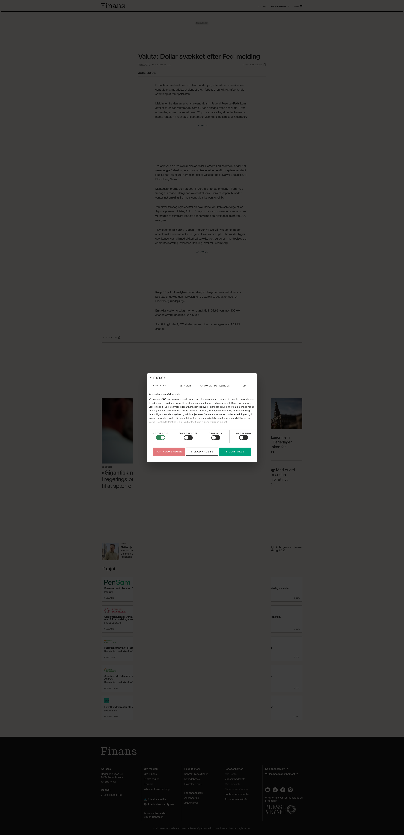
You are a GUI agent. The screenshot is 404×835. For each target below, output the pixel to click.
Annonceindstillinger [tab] (215, 386)
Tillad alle (235, 451)
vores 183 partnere (166, 399)
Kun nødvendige (168, 451)
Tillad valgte (202, 451)
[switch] (188, 437)
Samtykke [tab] (159, 385)
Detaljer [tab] (185, 386)
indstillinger (240, 414)
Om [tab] (244, 386)
